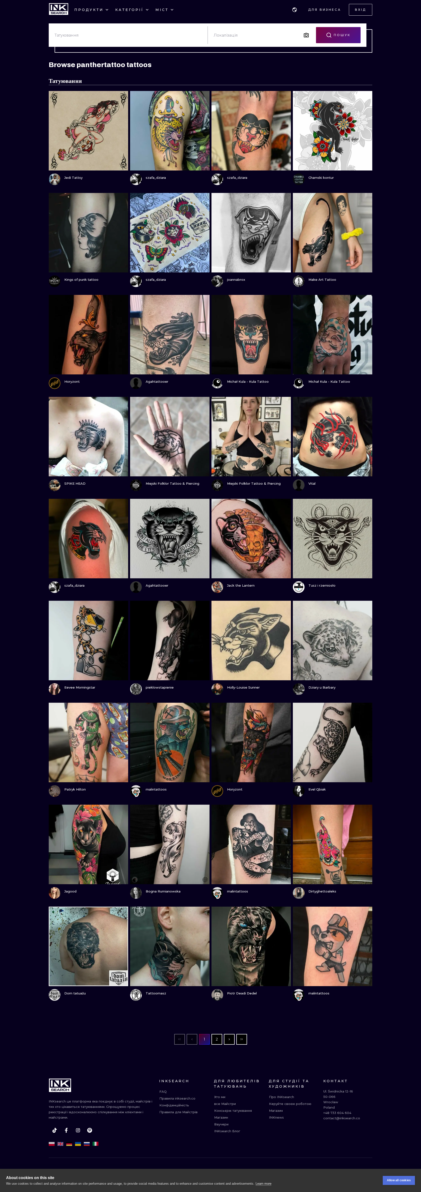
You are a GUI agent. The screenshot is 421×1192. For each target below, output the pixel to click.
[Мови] (294, 10)
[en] (60, 1144)
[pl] (52, 1144)
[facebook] (66, 1130)
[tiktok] (54, 1130)
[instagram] (78, 1130)
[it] (95, 1144)
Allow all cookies (399, 1180)
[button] (294, 10)
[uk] (78, 1144)
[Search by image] (306, 35)
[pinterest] (90, 1130)
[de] (69, 1144)
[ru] (87, 1144)
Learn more (263, 1183)
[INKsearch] (58, 9)
